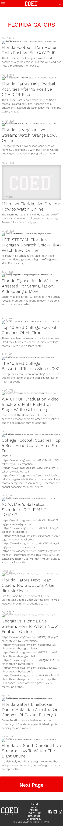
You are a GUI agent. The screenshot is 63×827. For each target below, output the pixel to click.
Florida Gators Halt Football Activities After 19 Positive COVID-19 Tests (29, 89)
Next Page (32, 785)
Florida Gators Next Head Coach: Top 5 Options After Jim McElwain (28, 585)
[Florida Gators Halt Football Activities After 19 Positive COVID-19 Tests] (31, 78)
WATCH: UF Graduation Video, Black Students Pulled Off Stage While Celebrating (30, 404)
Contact (34, 804)
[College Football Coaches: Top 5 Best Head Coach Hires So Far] (31, 435)
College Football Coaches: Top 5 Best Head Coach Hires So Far (31, 445)
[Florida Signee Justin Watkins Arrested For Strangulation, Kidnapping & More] (31, 275)
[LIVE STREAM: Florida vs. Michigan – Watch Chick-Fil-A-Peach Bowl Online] (31, 234)
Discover (9, 392)
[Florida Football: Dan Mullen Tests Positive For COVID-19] (31, 42)
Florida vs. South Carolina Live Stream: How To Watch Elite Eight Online (31, 751)
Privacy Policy (34, 813)
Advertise (34, 810)
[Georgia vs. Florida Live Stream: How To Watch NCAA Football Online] (31, 616)
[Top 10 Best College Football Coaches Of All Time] (31, 322)
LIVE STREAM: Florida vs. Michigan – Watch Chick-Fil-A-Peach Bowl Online (31, 245)
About (34, 807)
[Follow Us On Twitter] (55, 811)
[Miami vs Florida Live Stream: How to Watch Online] (31, 182)
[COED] (31, 3)
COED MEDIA (22, 822)
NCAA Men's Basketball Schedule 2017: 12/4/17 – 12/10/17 (26, 509)
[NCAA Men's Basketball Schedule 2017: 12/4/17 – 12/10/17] (31, 499)
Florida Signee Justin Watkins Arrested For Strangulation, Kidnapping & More (30, 286)
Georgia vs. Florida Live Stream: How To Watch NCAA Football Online (30, 626)
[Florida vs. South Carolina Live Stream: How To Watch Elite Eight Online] (31, 740)
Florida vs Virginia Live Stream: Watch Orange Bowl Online (29, 135)
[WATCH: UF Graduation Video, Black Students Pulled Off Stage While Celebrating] (31, 394)
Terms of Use (34, 816)
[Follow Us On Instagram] (60, 811)
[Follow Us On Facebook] (50, 811)
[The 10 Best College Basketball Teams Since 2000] (31, 358)
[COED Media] (9, 814)
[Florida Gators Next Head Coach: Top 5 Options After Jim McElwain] (31, 575)
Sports (8, 40)
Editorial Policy (34, 819)
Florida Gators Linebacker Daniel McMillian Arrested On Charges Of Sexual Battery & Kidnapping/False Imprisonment (30, 715)
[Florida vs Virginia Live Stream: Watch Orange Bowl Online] (31, 124)
